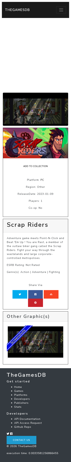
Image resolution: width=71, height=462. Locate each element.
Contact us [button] (21, 440)
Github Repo (22, 427)
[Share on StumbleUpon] (51, 294)
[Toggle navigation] (61, 9)
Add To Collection (35, 166)
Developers (22, 399)
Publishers (21, 403)
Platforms (20, 395)
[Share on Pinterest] (35, 303)
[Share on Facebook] (35, 294)
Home (18, 387)
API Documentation (27, 419)
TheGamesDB (17, 10)
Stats (18, 407)
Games (18, 391)
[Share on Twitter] (19, 294)
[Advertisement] (35, 55)
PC (42, 180)
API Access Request (28, 423)
